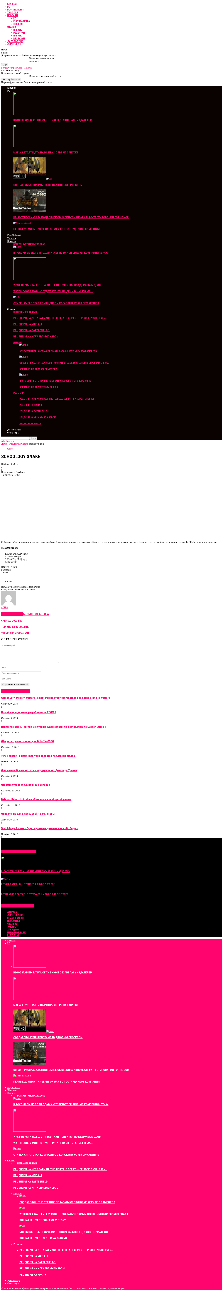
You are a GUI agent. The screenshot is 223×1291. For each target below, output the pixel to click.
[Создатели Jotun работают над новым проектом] (33, 179)
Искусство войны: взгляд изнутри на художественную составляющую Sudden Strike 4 (53, 727)
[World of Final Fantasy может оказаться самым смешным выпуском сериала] (23, 357)
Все (15, 244)
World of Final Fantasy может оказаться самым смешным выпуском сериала (64, 363)
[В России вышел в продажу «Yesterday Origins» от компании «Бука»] (17, 247)
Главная (12, 3)
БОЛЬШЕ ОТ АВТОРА (36, 614)
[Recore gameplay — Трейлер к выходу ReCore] (6, 879)
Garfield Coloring (11, 620)
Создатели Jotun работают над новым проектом (48, 185)
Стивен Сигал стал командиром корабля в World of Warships (56, 303)
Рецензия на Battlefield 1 (31, 330)
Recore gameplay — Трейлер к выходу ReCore (28, 884)
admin (4, 607)
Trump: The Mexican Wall (16, 633)
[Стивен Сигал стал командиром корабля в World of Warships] (17, 297)
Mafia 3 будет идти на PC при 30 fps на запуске (45, 152)
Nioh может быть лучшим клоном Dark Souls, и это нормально (55, 381)
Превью (17, 29)
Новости (12, 15)
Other (10, 449)
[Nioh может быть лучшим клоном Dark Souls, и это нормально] (23, 374)
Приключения (16, 932)
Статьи (11, 27)
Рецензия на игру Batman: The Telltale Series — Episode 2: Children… (60, 318)
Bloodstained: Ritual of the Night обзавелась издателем (52, 120)
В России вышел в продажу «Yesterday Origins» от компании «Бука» (60, 252)
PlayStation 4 (15, 9)
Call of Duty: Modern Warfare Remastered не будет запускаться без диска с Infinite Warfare (55, 698)
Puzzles (13, 935)
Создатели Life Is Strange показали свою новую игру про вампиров (58, 351)
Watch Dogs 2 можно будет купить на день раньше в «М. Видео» (39, 828)
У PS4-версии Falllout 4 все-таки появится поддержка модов (57, 285)
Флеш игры (14, 44)
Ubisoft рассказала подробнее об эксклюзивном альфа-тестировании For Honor (71, 217)
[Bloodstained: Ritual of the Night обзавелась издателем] (29, 114)
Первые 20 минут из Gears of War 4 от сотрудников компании (56, 229)
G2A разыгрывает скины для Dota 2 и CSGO (27, 741)
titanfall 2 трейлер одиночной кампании (25, 785)
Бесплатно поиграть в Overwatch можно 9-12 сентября (34, 894)
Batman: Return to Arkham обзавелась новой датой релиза (36, 799)
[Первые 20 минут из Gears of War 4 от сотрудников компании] (22, 223)
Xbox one (12, 12)
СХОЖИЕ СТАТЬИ (12, 614)
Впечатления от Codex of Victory (38, 369)
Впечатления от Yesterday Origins (38, 387)
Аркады (13, 929)
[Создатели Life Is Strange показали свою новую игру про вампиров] (23, 345)
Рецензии (19, 32)
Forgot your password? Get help (16, 67)
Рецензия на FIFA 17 (30, 423)
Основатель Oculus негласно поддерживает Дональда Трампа (39, 770)
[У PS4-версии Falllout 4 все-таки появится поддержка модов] (29, 279)
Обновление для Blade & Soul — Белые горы (28, 813)
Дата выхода (15, 41)
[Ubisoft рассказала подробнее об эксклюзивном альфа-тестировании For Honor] (29, 211)
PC (8, 6)
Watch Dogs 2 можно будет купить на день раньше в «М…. (53, 291)
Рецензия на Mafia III (27, 324)
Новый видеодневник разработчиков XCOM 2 (28, 712)
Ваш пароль (35, 61)
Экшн (11, 926)
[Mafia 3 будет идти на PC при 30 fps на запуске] (29, 146)
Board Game (15, 918)
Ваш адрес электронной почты (45, 76)
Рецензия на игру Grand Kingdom (36, 336)
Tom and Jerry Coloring (15, 627)
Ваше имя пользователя (41, 58)
